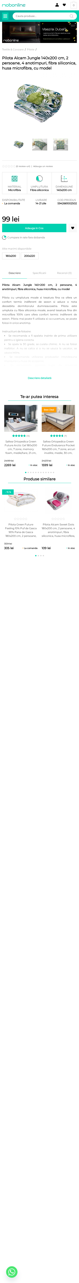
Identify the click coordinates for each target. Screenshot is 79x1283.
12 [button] (53, 472)
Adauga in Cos (34, 228)
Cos (74, 5)
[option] (19, 144)
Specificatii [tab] (39, 273)
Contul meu (56, 5)
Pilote (30, 49)
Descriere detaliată (39, 378)
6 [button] (38, 472)
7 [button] (41, 472)
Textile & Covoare (13, 49)
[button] (72, 228)
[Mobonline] (13, 5)
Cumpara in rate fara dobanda (26, 237)
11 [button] (51, 472)
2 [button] (28, 472)
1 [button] (25, 472)
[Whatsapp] (11, 1272)
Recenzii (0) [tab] (64, 273)
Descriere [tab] (15, 273)
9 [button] (46, 472)
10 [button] (48, 472)
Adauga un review (43, 166)
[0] (63, 5)
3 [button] (30, 472)
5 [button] (35, 472)
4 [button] (33, 472)
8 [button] (43, 472)
